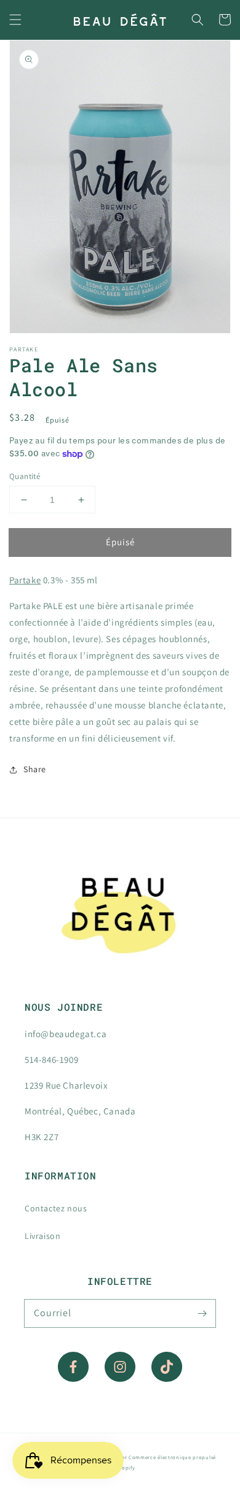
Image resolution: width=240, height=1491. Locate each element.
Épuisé (120, 542)
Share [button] (34, 769)
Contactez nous (56, 1208)
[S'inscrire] (201, 1313)
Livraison (42, 1235)
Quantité (24, 476)
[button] (15, 19)
